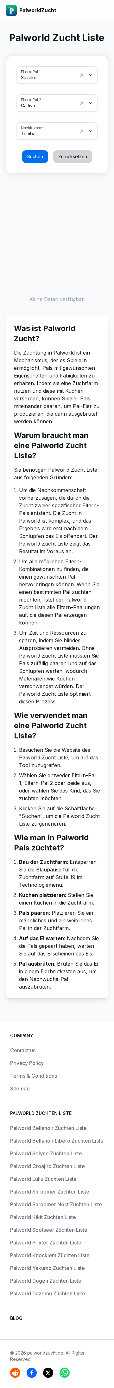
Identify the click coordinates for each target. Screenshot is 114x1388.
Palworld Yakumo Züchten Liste (47, 1268)
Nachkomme (32, 127)
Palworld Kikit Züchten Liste (43, 1217)
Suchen (35, 156)
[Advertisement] (57, 233)
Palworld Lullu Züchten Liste (43, 1179)
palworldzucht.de (45, 1353)
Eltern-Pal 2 (31, 99)
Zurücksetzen (72, 156)
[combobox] (48, 77)
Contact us (22, 1050)
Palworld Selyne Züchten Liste (46, 1153)
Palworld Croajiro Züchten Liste (47, 1166)
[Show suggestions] (82, 75)
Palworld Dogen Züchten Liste (45, 1281)
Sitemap (20, 1088)
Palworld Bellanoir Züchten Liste (48, 1128)
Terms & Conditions (33, 1076)
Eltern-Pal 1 (30, 71)
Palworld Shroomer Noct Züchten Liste (56, 1204)
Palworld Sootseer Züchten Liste (48, 1230)
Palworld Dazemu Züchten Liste (47, 1293)
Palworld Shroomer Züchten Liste (49, 1191)
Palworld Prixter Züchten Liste (45, 1242)
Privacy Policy (27, 1063)
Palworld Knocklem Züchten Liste (50, 1255)
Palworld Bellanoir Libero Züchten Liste (57, 1141)
